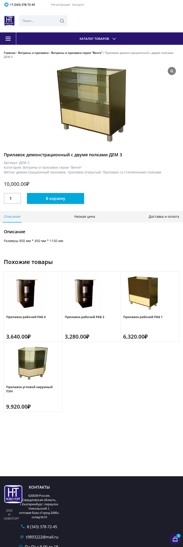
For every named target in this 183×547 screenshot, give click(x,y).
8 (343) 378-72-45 (42, 526)
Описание (12, 216)
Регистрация (60, 4)
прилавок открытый (84, 172)
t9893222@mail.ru (42, 537)
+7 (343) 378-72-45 (22, 5)
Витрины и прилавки (33, 53)
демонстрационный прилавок (41, 172)
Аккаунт (78, 4)
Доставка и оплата (164, 216)
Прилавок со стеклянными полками (132, 172)
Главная (9, 53)
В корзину (55, 198)
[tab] (12, 217)
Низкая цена (84, 216)
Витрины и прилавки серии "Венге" (76, 53)
